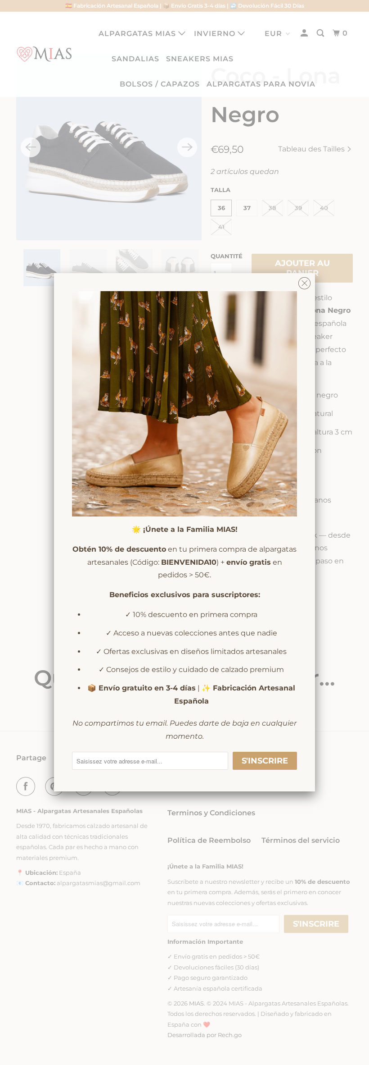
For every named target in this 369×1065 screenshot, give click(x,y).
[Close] (304, 281)
